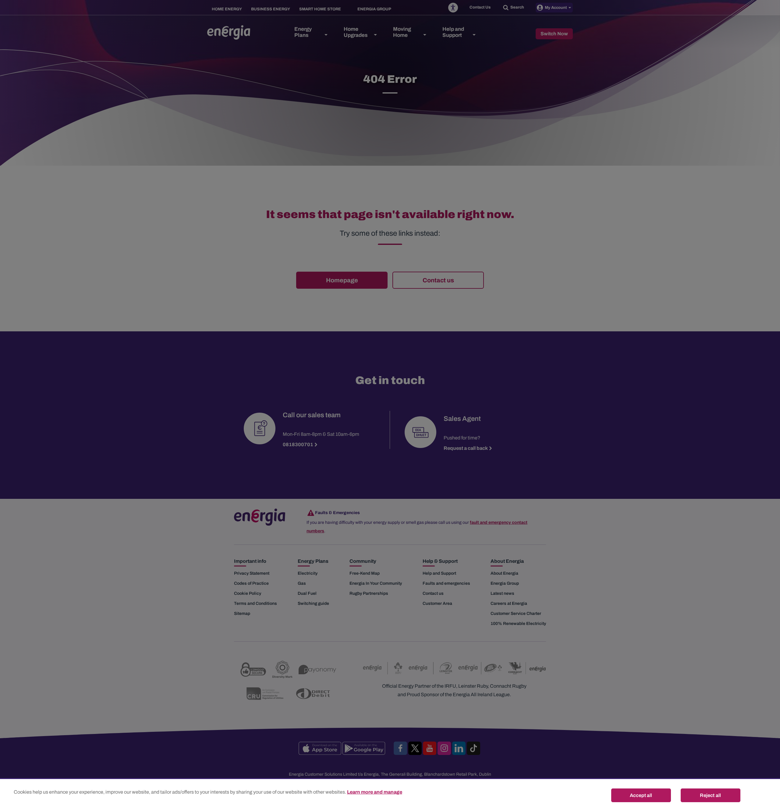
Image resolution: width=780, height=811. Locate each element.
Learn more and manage (374, 792)
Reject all (710, 795)
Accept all (641, 795)
